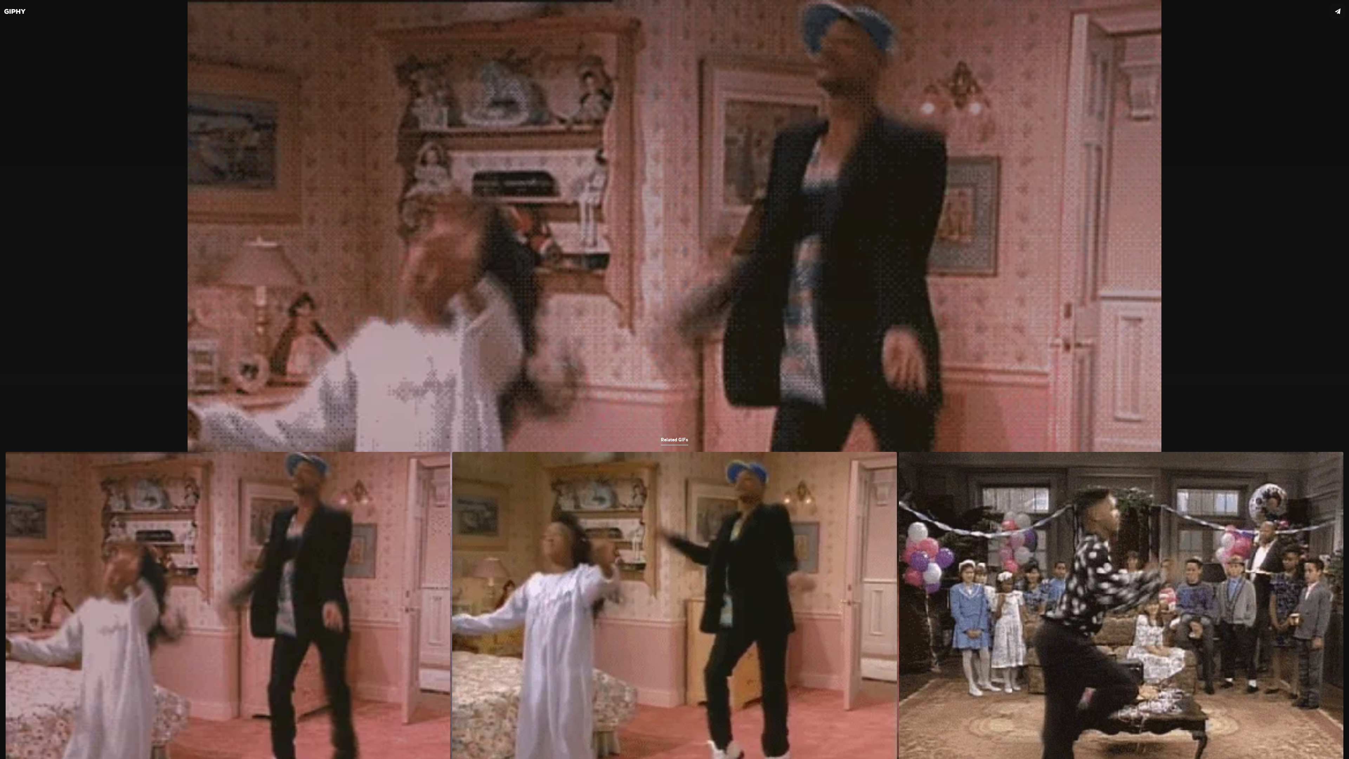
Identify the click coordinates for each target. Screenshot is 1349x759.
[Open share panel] (1338, 11)
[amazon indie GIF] (674, 379)
